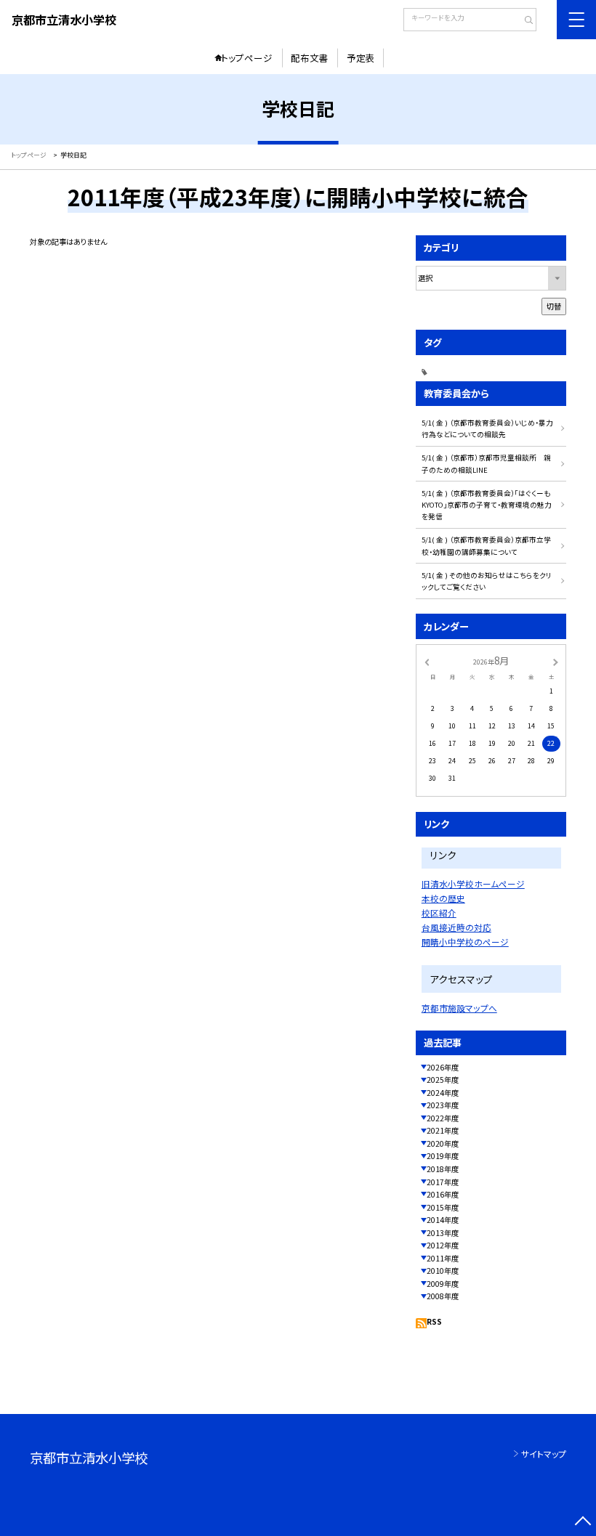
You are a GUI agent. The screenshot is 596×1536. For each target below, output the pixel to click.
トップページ (247, 58)
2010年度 (443, 1270)
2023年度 (443, 1105)
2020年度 (443, 1143)
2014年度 (443, 1219)
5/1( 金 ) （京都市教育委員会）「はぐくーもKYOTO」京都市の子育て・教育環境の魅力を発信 (487, 505)
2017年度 (443, 1182)
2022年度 (443, 1118)
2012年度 (443, 1245)
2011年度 (443, 1258)
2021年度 (443, 1130)
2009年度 (443, 1283)
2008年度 (443, 1296)
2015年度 (443, 1207)
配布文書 (310, 58)
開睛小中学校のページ (465, 941)
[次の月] (555, 661)
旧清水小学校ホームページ (473, 883)
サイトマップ (543, 1453)
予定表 (361, 58)
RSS (434, 1321)
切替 (554, 306)
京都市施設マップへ (459, 1007)
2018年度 (443, 1168)
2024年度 (443, 1092)
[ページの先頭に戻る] (582, 1522)
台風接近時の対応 (456, 927)
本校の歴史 (443, 898)
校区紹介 (439, 912)
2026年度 (443, 1067)
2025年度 (443, 1079)
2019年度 (443, 1155)
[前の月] (426, 661)
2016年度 (443, 1194)
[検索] (523, 21)
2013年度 (443, 1232)
